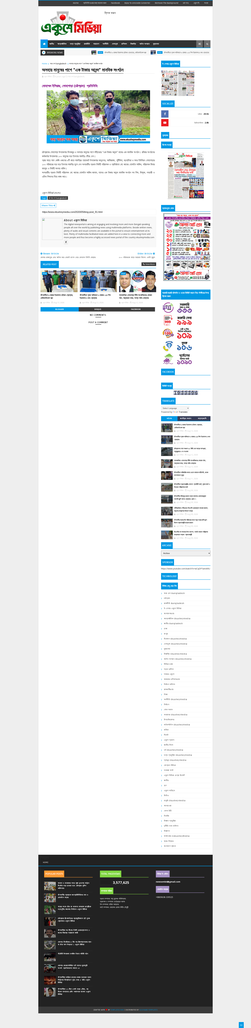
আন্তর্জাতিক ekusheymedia (177, 618)
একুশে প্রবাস (169, 740)
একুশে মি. (196, 3)
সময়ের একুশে (169, 674)
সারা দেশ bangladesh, (76, 76)
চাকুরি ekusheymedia (174, 800)
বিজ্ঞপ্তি (133, 44)
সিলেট (166, 735)
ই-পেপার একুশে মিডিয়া (173, 608)
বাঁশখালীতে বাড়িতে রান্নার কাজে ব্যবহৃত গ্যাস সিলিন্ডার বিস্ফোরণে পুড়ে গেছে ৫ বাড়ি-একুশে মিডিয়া (74, 980)
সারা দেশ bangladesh (58, 63)
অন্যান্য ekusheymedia (175, 714)
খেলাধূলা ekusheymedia (175, 644)
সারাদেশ (96, 44)
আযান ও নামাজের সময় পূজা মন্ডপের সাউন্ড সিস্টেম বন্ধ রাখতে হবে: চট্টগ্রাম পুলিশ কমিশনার (73, 885)
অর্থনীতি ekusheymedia (175, 699)
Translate (183, 412)
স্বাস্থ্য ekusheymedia (175, 760)
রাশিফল (124, 44)
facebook (115, 3)
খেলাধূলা (115, 44)
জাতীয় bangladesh (173, 623)
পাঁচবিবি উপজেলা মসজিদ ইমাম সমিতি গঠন (73, 954)
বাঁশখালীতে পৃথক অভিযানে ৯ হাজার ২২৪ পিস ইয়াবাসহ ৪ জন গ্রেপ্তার (158, 52)
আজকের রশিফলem (172, 679)
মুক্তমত (156, 44)
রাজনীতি (87, 44)
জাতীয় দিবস (168, 745)
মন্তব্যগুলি (202, 418)
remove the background (166, 3)
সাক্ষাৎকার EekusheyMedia (177, 836)
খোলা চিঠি (168, 811)
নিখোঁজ (166, 816)
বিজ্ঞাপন (167, 831)
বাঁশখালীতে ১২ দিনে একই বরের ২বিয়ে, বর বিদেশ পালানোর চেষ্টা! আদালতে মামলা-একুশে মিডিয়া (74, 991)
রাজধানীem (169, 689)
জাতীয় (52, 44)
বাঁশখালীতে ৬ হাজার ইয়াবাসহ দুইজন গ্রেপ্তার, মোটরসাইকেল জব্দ (97, 52)
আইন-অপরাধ (145, 44)
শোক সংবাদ (168, 709)
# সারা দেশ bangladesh (58, 198)
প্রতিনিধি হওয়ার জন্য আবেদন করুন (94, 3)
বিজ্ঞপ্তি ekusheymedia (175, 654)
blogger (59, 309)
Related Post (50, 264)
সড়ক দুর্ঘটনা (169, 669)
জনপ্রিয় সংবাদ (185, 418)
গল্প (165, 785)
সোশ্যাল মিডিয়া (170, 765)
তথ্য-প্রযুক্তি (75, 44)
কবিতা (166, 730)
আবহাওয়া (168, 805)
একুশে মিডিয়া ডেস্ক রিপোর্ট (174, 775)
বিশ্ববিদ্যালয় (169, 719)
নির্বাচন (166, 704)
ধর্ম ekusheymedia (173, 750)
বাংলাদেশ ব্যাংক (170, 846)
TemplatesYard (117, 1010)
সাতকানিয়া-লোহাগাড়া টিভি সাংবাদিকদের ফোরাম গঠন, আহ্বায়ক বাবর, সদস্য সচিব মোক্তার (135, 296)
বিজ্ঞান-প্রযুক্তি (170, 821)
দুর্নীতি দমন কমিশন (171, 826)
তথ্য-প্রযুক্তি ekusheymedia (178, 755)
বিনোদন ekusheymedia (175, 639)
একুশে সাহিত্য (169, 790)
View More (150, 264)
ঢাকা (165, 628)
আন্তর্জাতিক (62, 44)
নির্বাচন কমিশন (169, 684)
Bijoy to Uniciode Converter (137, 3)
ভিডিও (166, 795)
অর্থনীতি (106, 44)
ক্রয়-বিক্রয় (169, 841)
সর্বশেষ (169, 418)
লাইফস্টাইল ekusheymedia (177, 724)
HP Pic (186, 3)
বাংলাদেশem (169, 613)
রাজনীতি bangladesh (174, 603)
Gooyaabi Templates (149, 1010)
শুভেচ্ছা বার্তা (168, 770)
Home (76, 3)
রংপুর (166, 633)
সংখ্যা (206, 3)
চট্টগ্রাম (72, 52)
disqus (97, 309)
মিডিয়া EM (168, 664)
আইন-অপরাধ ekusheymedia (178, 659)
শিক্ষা (166, 694)
